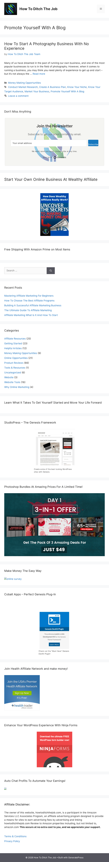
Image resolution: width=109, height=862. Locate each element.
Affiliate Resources (15, 338)
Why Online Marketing (16, 387)
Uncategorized (12, 372)
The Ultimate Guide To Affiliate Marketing (28, 310)
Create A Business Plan (52, 87)
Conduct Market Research (23, 87)
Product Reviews (13, 362)
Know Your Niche (77, 87)
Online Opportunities (16, 358)
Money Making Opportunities (24, 82)
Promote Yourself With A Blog (67, 91)
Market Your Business (37, 91)
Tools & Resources (14, 367)
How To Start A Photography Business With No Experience (46, 46)
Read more (39, 73)
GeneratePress (75, 857)
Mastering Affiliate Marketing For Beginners (29, 295)
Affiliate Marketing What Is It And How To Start (31, 315)
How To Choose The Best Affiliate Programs (29, 300)
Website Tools (12, 382)
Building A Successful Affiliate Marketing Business (32, 305)
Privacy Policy (12, 841)
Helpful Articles (13, 348)
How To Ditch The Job (38, 9)
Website (8, 377)
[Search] (51, 270)
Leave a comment (18, 95)
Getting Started (13, 343)
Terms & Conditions (15, 836)
